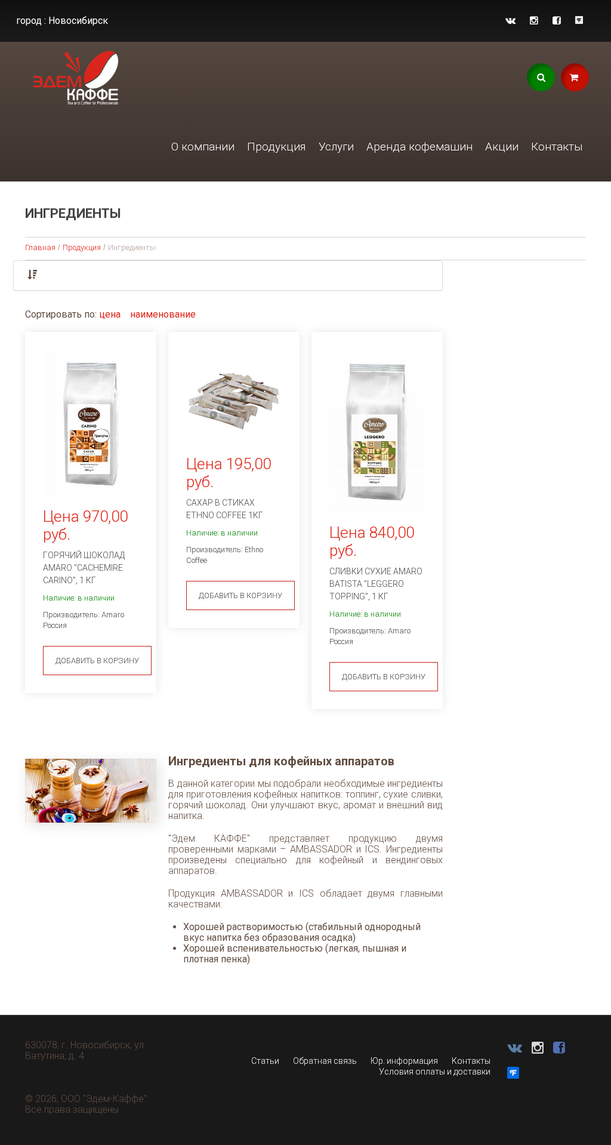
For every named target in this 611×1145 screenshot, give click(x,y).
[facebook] (557, 21)
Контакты (557, 146)
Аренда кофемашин (419, 146)
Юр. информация (404, 1061)
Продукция (276, 146)
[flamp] (579, 20)
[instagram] (534, 21)
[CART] (575, 77)
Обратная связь (325, 1061)
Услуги (336, 146)
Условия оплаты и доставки (434, 1071)
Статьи (265, 1061)
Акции (502, 146)
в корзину (97, 660)
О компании (202, 146)
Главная (40, 247)
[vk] (510, 21)
